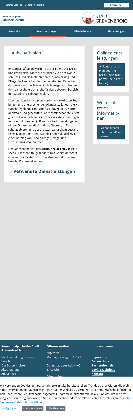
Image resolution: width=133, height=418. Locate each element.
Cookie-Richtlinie (103, 370)
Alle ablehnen (56, 408)
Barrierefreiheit (102, 365)
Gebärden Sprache (34, 4)
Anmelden (116, 5)
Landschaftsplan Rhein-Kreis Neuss (111, 132)
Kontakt (97, 374)
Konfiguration (9, 408)
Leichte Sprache (14, 4)
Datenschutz (100, 361)
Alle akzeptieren (32, 408)
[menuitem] (14, 31)
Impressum (99, 357)
